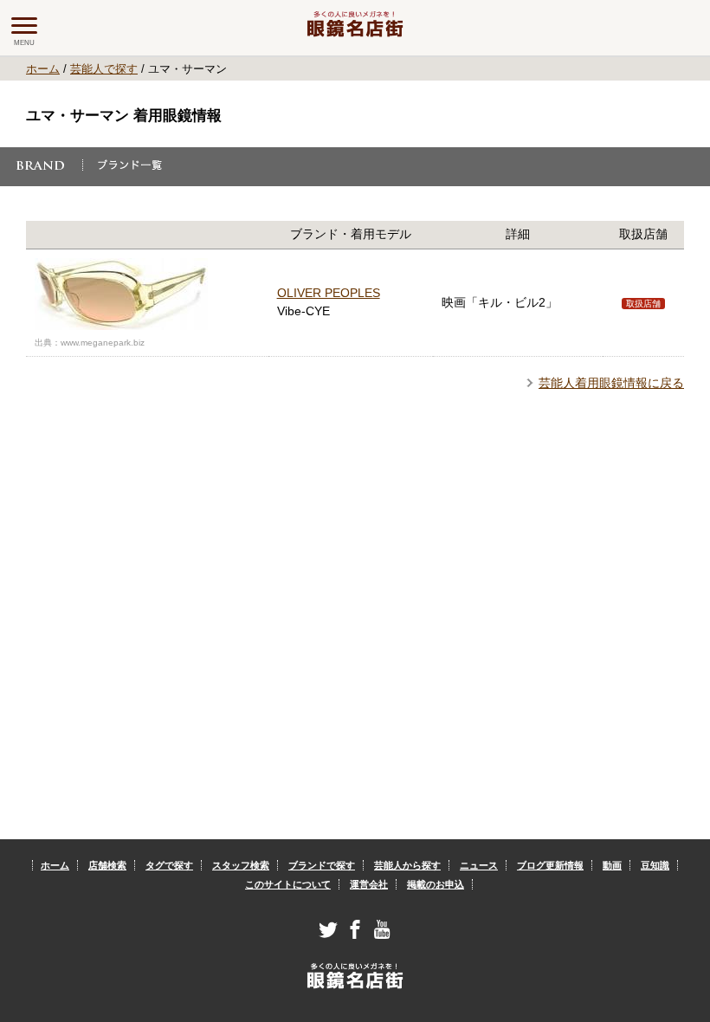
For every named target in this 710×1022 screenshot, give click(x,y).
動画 (612, 865)
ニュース (479, 865)
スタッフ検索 (240, 865)
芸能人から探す (407, 865)
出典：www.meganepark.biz (90, 342)
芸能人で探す (104, 68)
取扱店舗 (643, 303)
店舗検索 (107, 865)
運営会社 (369, 884)
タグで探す (169, 865)
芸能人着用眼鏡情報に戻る (611, 383)
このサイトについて (288, 884)
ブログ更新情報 (550, 865)
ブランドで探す (321, 865)
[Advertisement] (355, 565)
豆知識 (655, 865)
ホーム (43, 68)
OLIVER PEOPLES (328, 293)
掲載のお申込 (435, 884)
